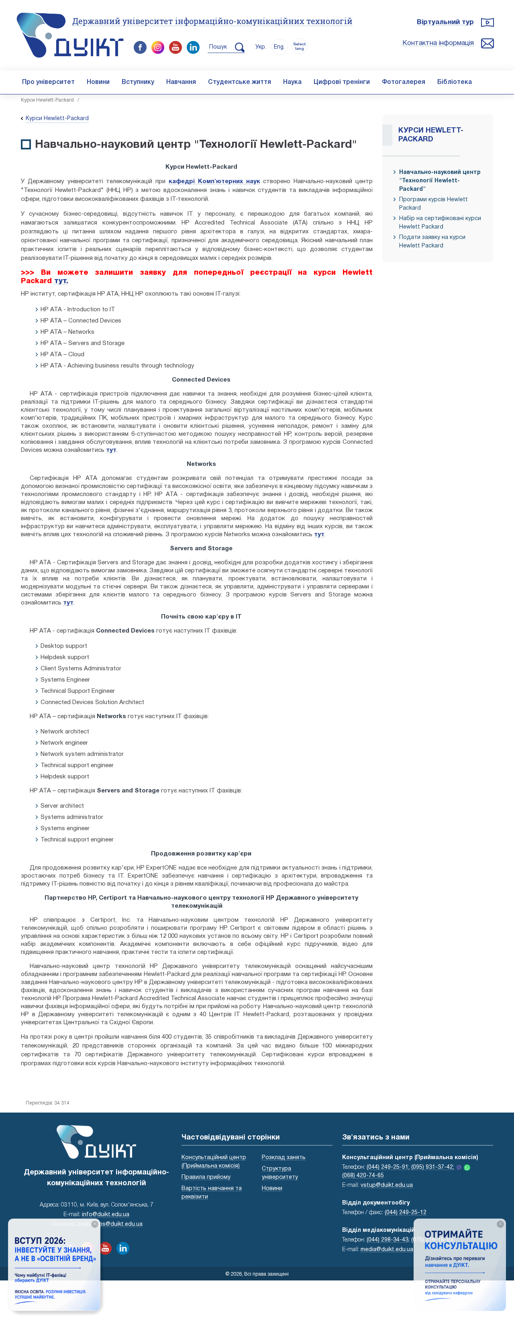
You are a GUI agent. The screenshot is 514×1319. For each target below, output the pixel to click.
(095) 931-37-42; (432, 1167)
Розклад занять (284, 1157)
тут (111, 450)
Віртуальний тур (445, 22)
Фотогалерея (403, 82)
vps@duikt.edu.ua (119, 1224)
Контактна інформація (438, 43)
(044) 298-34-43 (387, 1240)
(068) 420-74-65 (363, 1175)
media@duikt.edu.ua (387, 1249)
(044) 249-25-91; (388, 1167)
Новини (98, 82)
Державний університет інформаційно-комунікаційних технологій (212, 21)
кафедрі (183, 181)
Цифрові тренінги (342, 82)
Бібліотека (454, 82)
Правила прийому (206, 1177)
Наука (292, 82)
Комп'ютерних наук (229, 181)
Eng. (279, 47)
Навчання (181, 82)
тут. (61, 281)
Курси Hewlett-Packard (47, 100)
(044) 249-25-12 (405, 1212)
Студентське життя (239, 82)
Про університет (48, 82)
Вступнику (138, 82)
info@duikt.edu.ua (105, 1214)
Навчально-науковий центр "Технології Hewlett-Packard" (440, 181)
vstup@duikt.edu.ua (387, 1185)
